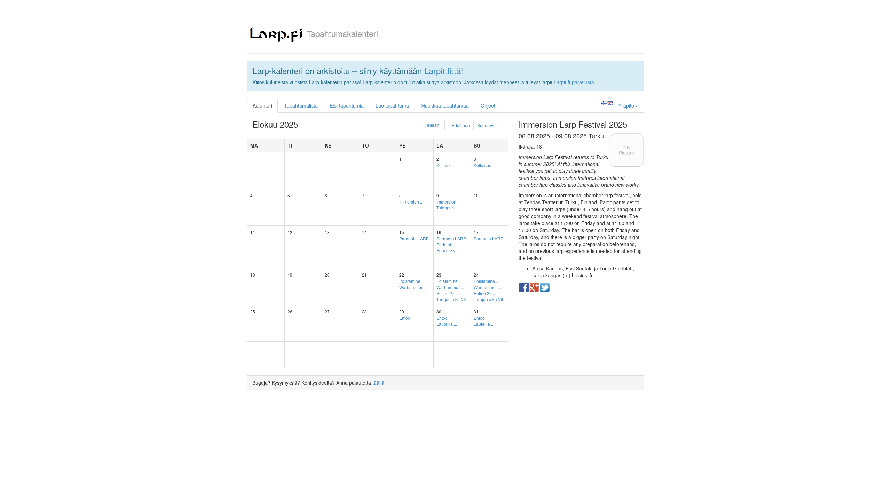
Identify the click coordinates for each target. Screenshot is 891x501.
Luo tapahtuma (392, 105)
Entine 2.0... (447, 293)
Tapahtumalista (301, 105)
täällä (378, 382)
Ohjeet (488, 105)
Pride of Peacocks (445, 247)
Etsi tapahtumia (347, 105)
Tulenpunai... (448, 207)
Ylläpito (626, 105)
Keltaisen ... (447, 165)
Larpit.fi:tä (442, 70)
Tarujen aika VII (451, 299)
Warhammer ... (413, 287)
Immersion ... (411, 202)
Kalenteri (262, 105)
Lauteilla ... (446, 324)
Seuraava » (488, 125)
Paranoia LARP (414, 238)
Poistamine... (411, 281)
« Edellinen (459, 125)
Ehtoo (404, 318)
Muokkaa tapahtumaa (445, 105)
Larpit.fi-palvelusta (574, 82)
